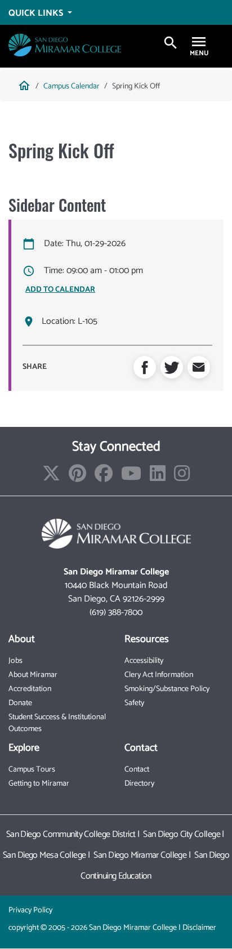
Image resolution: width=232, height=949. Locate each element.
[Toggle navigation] (198, 43)
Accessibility (143, 660)
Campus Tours (31, 769)
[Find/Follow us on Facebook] (104, 477)
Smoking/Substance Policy (166, 689)
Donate (20, 703)
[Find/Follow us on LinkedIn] (158, 477)
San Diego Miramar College (139, 855)
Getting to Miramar (38, 783)
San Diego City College (181, 834)
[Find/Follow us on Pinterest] (77, 477)
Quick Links (36, 13)
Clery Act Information (158, 675)
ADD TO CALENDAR (60, 289)
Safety (134, 703)
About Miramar (32, 675)
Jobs (15, 660)
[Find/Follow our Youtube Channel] (131, 477)
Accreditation (29, 689)
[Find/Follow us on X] (51, 477)
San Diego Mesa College (44, 855)
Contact (136, 769)
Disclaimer (199, 927)
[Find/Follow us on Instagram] (182, 477)
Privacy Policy (30, 910)
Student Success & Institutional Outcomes (57, 723)
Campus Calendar (71, 86)
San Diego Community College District (71, 834)
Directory (139, 783)
